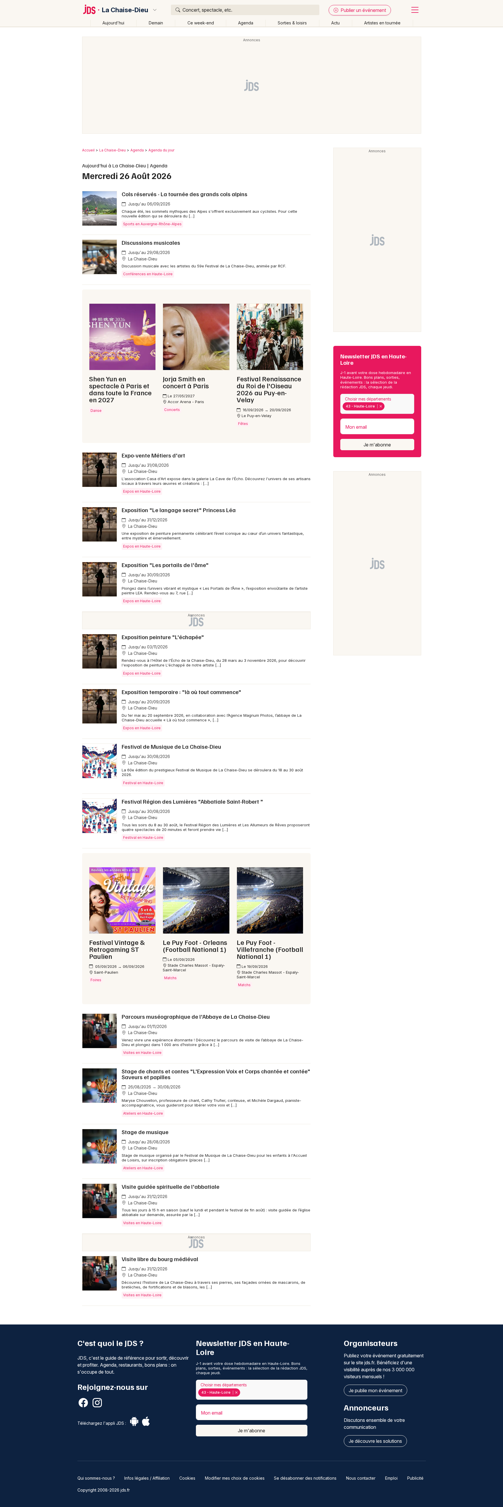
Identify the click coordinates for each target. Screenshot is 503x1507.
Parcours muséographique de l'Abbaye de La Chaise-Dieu (196, 1016)
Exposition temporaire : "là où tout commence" (181, 692)
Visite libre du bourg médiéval (160, 1259)
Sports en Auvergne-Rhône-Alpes (152, 224)
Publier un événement (362, 10)
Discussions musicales (151, 242)
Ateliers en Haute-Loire (143, 1113)
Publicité (415, 1478)
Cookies (187, 1478)
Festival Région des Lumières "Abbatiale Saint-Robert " (192, 801)
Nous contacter (361, 1478)
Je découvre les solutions (375, 1441)
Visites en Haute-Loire (142, 1052)
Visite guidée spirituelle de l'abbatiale (170, 1186)
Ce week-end (200, 22)
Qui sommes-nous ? (96, 1478)
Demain (156, 22)
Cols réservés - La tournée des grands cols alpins (184, 194)
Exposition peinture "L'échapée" (163, 637)
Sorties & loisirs (292, 22)
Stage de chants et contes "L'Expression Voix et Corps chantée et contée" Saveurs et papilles (216, 1074)
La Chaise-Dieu (125, 10)
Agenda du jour (161, 150)
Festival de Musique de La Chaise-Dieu (171, 746)
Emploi (391, 1478)
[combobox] (377, 404)
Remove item (380, 406)
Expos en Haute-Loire (142, 491)
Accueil (88, 150)
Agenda (245, 22)
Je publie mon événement (375, 1390)
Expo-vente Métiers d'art (153, 455)
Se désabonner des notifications (305, 1478)
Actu (335, 22)
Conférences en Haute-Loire (148, 274)
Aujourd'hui (113, 22)
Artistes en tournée (382, 22)
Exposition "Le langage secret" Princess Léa (179, 510)
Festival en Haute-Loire (143, 783)
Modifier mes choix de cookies (235, 1478)
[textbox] (387, 406)
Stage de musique (145, 1132)
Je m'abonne (377, 445)
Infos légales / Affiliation (147, 1478)
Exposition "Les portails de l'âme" (165, 565)
